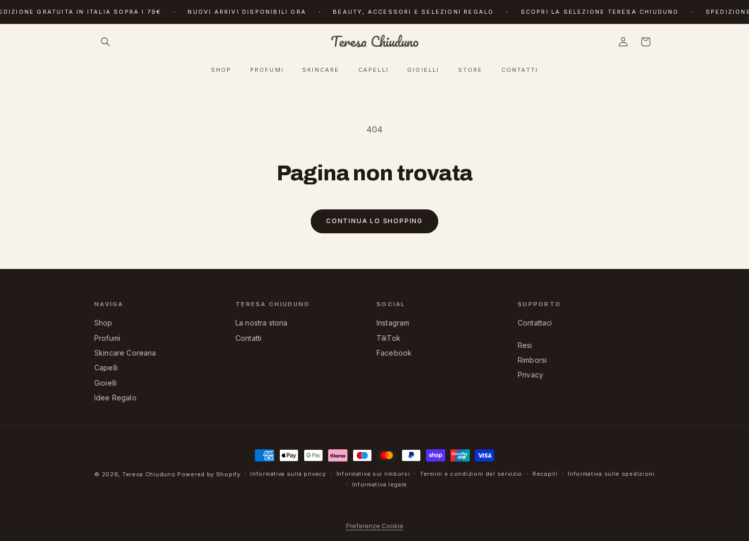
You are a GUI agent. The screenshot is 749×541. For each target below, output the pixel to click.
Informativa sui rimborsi (373, 473)
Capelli (106, 367)
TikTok (388, 338)
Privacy (530, 374)
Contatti (248, 338)
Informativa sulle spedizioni (611, 473)
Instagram (393, 322)
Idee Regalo (115, 397)
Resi (525, 345)
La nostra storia (261, 322)
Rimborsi (532, 360)
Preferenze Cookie (375, 526)
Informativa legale (380, 484)
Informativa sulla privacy (288, 473)
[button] (105, 42)
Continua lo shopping (374, 221)
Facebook (394, 352)
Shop (103, 322)
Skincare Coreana (125, 352)
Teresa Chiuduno (149, 474)
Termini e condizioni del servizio (471, 473)
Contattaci (535, 322)
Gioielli (105, 382)
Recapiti (545, 473)
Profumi (107, 338)
